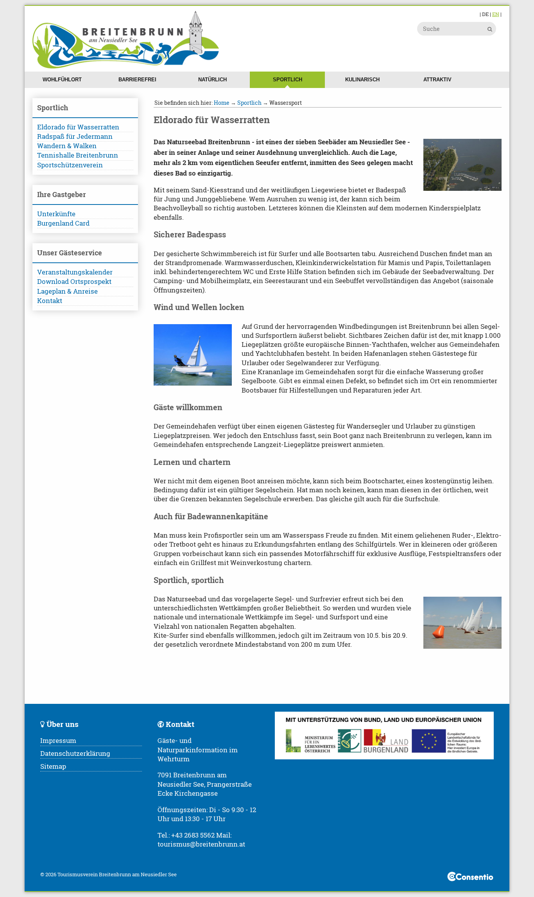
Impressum (58, 740)
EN (495, 14)
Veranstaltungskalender (75, 272)
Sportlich (287, 80)
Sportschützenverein (70, 165)
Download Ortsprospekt (74, 281)
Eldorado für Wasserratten (78, 127)
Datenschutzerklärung (75, 753)
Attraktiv (437, 80)
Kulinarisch (362, 80)
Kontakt (49, 300)
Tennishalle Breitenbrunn (77, 155)
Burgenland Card (63, 223)
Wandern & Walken (67, 146)
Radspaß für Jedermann (75, 136)
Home (221, 102)
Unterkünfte (56, 214)
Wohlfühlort (62, 80)
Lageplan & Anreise (67, 291)
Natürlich (212, 80)
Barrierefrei (137, 80)
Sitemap (53, 766)
